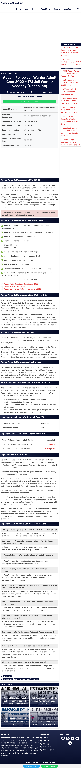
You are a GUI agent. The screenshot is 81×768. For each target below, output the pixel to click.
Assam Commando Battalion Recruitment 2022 (22, 289)
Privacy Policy (48, 750)
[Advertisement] (40, 26)
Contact (46, 741)
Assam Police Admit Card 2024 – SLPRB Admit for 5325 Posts (70, 109)
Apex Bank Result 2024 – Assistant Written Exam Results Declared (69, 132)
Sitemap (46, 744)
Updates (67, 9)
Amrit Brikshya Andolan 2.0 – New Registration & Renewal (70, 142)
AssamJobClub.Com (12, 3)
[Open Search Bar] (78, 9)
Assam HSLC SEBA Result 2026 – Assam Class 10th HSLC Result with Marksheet (15, 701)
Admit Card (45, 9)
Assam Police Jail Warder (22, 679)
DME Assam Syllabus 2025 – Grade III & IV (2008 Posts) (70, 82)
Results (57, 9)
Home (18, 9)
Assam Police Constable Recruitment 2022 (21, 284)
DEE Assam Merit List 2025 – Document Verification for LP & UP (70, 91)
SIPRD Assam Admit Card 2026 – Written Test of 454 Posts (15, 722)
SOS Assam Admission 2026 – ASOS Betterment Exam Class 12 (44, 701)
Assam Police (8, 679)
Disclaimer (47, 747)
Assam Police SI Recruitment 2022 (17, 286)
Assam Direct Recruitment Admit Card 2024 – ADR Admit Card (70, 120)
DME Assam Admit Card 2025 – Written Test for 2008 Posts (69, 100)
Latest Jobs (29, 9)
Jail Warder (35, 679)
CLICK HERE (51, 444)
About (45, 738)
